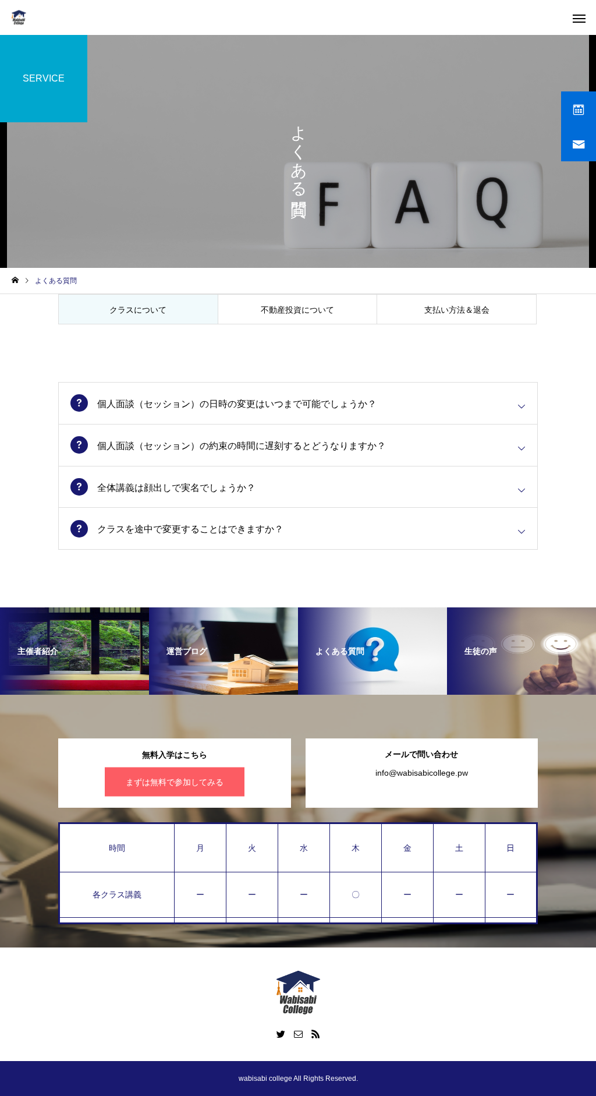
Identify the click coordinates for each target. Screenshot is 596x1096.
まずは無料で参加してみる (175, 781)
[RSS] (315, 1034)
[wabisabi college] (19, 17)
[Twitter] (280, 1034)
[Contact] (298, 1034)
